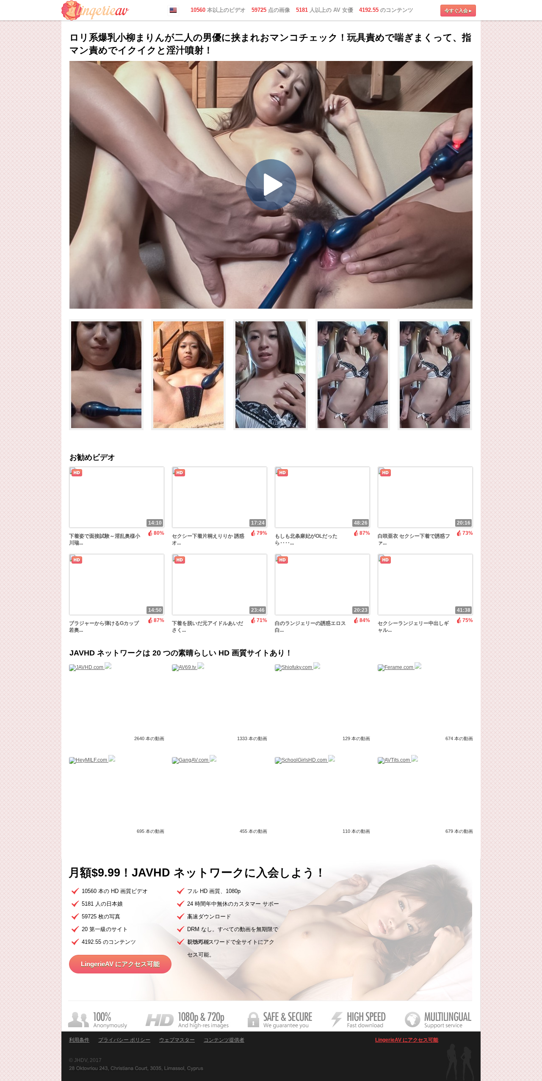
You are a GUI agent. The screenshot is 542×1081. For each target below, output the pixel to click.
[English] (173, 10)
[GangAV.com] (194, 760)
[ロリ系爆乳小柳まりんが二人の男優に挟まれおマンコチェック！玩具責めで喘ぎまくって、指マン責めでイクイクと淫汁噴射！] (110, 434)
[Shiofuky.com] (297, 667)
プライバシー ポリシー (124, 1040)
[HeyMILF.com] (92, 760)
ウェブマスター (177, 1040)
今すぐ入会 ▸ (458, 10)
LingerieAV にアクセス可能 (120, 964)
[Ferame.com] (399, 667)
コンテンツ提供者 (224, 1040)
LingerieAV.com (95, 10)
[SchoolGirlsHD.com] (305, 760)
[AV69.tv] (188, 667)
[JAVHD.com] (90, 667)
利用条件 (79, 1040)
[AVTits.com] (398, 760)
